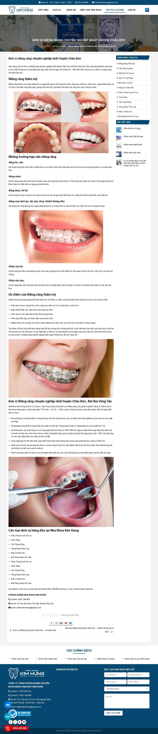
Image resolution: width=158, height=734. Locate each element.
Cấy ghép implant (126, 68)
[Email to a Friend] (61, 623)
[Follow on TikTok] (20, 722)
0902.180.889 (82, 2)
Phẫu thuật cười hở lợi (128, 92)
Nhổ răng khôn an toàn (128, 116)
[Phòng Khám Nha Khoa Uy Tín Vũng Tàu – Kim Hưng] (21, 10)
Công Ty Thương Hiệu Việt (91, 731)
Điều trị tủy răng (126, 78)
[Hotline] (8, 728)
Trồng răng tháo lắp (127, 107)
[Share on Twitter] (56, 623)
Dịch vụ (57, 10)
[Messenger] (8, 705)
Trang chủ (45, 46)
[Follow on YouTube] (24, 722)
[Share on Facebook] (51, 623)
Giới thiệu (43, 10)
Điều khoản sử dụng (132, 128)
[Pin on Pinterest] (66, 623)
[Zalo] (8, 716)
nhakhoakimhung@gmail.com (106, 2)
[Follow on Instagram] (15, 722)
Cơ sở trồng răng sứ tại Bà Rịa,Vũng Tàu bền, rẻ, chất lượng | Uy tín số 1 (134, 163)
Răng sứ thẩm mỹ (126, 88)
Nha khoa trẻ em (126, 83)
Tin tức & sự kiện (115, 10)
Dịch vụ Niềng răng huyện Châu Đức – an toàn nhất (34, 630)
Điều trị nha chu (125, 112)
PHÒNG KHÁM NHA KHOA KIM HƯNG (27, 595)
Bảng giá (71, 10)
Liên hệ (131, 10)
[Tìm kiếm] (147, 10)
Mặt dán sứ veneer (126, 73)
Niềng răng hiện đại (127, 64)
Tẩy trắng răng (125, 102)
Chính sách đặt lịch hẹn (133, 136)
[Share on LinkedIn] (70, 623)
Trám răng (123, 97)
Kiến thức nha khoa (91, 10)
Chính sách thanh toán (132, 144)
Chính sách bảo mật (131, 152)
